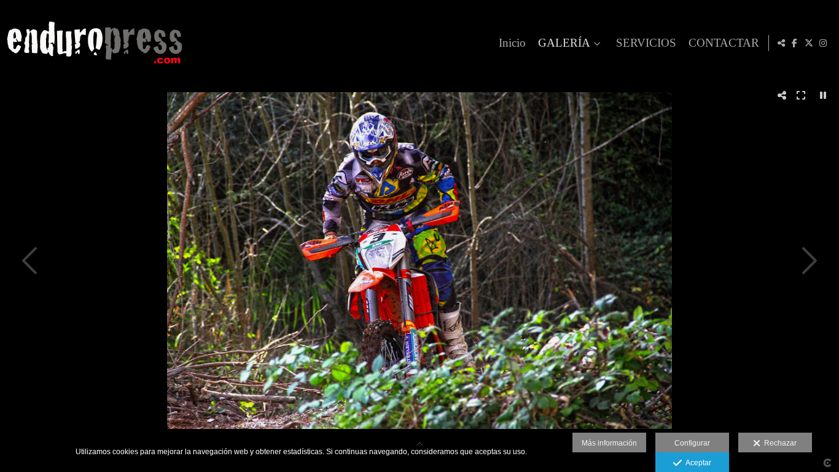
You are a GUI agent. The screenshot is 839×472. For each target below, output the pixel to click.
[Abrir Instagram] (823, 43)
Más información (609, 443)
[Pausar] (823, 95)
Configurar (692, 443)
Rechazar (778, 443)
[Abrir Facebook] (795, 43)
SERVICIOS (646, 43)
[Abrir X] (809, 43)
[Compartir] (781, 43)
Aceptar (696, 462)
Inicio (512, 43)
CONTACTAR (724, 43)
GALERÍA (564, 43)
